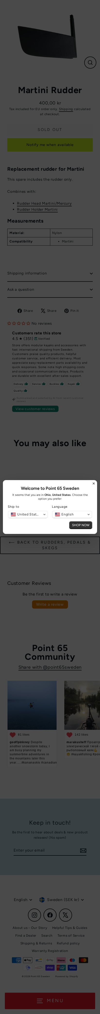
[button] (28, 514)
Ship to (13, 506)
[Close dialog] (93, 483)
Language (59, 506)
